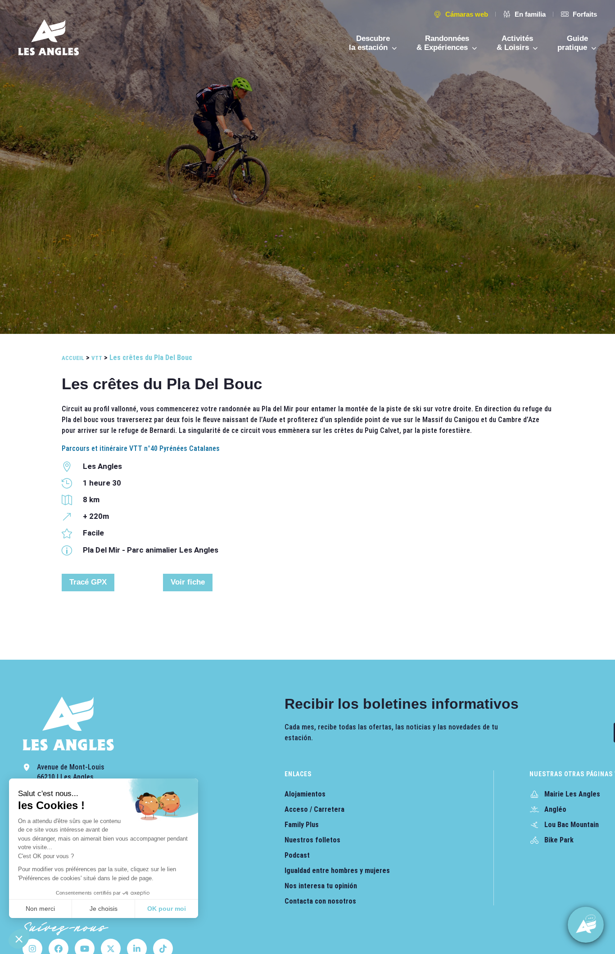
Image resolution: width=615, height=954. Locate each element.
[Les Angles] (48, 37)
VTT (96, 358)
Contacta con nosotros (320, 901)
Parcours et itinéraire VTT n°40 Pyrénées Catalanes (141, 448)
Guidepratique (573, 43)
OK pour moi (166, 908)
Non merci (40, 908)
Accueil (73, 358)
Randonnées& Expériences (443, 43)
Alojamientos (305, 794)
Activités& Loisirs (515, 43)
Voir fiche (188, 582)
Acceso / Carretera (314, 809)
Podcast (297, 855)
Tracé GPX (88, 582)
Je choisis (104, 908)
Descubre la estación (369, 43)
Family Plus (302, 824)
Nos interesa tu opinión (321, 886)
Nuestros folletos (312, 840)
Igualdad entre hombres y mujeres (337, 870)
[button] (19, 939)
